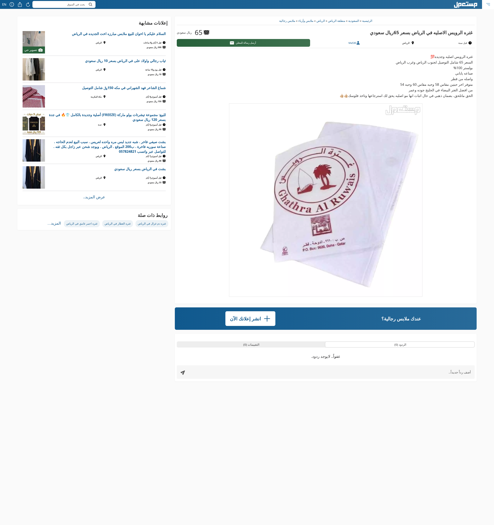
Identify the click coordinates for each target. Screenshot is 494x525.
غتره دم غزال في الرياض (152, 223)
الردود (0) (400, 344)
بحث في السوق (76, 4)
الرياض (320, 21)
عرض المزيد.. (94, 196)
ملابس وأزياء (305, 21)
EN (4, 4)
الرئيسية (367, 21)
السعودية (353, 21)
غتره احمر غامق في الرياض (81, 223)
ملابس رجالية (287, 21)
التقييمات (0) (251, 344)
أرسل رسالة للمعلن (246, 42)
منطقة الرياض (336, 21)
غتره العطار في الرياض (118, 223)
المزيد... (54, 223)
